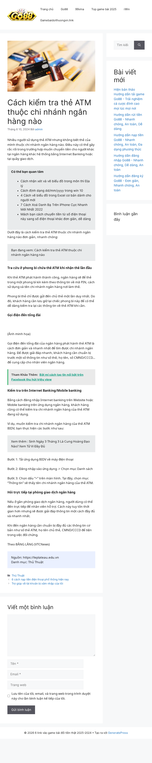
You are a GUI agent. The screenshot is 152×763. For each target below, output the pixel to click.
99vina (79, 9)
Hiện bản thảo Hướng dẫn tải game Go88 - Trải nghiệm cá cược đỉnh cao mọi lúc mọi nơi (129, 99)
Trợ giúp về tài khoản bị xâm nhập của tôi (37, 583)
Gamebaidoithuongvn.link (57, 20)
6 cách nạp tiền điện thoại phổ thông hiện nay (40, 579)
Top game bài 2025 (103, 9)
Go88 (64, 9)
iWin (127, 9)
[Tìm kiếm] (139, 45)
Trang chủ (46, 9)
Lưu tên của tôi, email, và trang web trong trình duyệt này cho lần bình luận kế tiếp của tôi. (50, 695)
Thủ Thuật (18, 575)
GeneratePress (118, 733)
